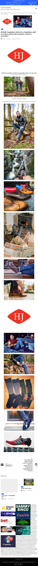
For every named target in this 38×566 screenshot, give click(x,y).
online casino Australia (14, 548)
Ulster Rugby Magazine (11, 4)
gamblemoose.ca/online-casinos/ (22, 547)
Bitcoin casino (33, 510)
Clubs (2, 29)
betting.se (31, 547)
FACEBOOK (19, 98)
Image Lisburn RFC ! (26, 488)
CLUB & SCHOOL (9, 2)
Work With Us (18, 4)
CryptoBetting (33, 504)
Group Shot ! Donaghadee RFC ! (8, 496)
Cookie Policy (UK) (19, 559)
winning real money (20, 539)
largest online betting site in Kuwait (33, 525)
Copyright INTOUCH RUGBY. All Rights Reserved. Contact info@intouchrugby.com (19, 562)
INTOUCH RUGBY (6, 7)
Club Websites (15, 2)
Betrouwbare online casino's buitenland (26, 545)
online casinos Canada (9, 553)
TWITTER (14, 98)
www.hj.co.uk (32, 73)
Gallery (21, 2)
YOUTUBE (24, 98)
